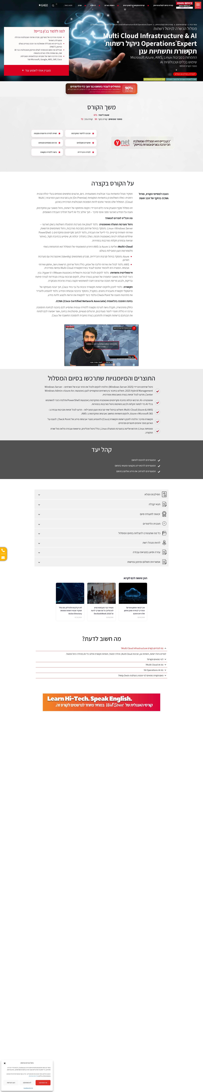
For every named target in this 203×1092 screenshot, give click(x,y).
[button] (5, 1063)
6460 (44, 5)
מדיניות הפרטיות (33, 1076)
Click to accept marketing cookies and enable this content (101, 345)
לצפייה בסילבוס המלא (185, 74)
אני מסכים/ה (43, 1082)
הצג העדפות (11, 1082)
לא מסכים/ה (27, 1082)
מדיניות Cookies (28, 1088)
